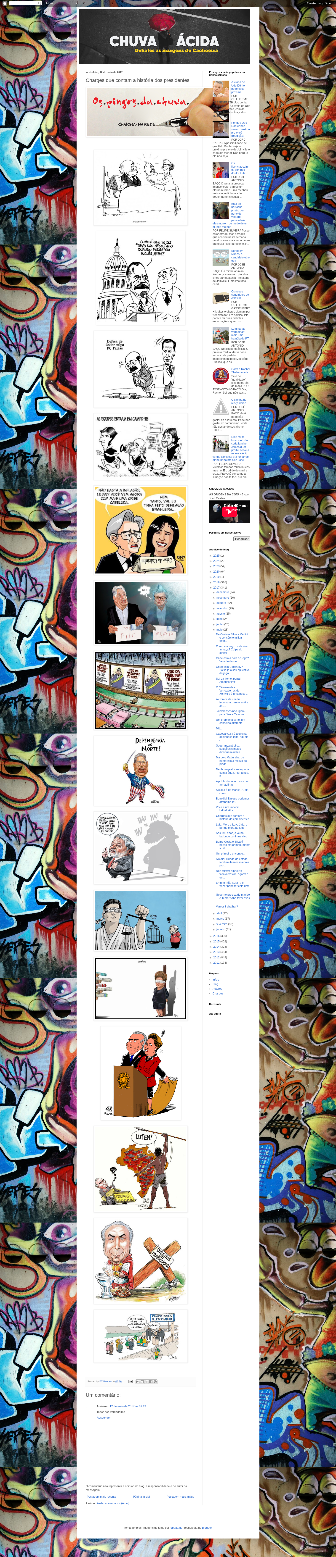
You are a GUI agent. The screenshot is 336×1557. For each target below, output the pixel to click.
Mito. (219, 728)
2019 (216, 577)
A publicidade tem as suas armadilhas (232, 783)
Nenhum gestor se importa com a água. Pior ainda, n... (232, 773)
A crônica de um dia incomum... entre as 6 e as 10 (232, 702)
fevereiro (222, 924)
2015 (216, 941)
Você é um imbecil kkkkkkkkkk (227, 809)
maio (219, 629)
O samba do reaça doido (238, 401)
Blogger (207, 1527)
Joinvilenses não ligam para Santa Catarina (230, 713)
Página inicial (141, 1496)
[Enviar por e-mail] (138, 1381)
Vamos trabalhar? (227, 906)
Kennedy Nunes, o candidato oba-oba (240, 255)
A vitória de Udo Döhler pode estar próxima (238, 87)
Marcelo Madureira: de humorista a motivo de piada (231, 761)
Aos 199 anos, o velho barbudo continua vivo (231, 834)
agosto (221, 613)
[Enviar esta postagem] (130, 1381)
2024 (216, 561)
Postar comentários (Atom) (112, 1503)
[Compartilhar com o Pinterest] (155, 1381)
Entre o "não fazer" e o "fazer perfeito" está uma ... (233, 886)
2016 (216, 936)
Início (216, 979)
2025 (216, 555)
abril (219, 913)
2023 (216, 566)
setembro (222, 608)
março (220, 918)
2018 (216, 582)
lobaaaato (176, 1527)
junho (220, 624)
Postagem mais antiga (180, 1496)
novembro (223, 597)
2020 (216, 571)
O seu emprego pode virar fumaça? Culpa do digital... (232, 650)
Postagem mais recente (101, 1496)
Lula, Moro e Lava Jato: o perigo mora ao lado (231, 826)
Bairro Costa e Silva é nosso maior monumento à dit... (233, 845)
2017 (216, 587)
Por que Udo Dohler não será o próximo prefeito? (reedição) (240, 129)
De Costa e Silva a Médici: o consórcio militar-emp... (232, 638)
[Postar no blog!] (142, 1381)
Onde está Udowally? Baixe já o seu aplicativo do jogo (233, 670)
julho (219, 619)
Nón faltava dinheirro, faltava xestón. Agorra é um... (232, 874)
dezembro (223, 592)
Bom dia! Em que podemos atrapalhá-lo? (233, 800)
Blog (215, 984)
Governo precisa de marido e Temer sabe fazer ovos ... (233, 898)
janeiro (221, 929)
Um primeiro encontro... (230, 853)
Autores (217, 988)
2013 (216, 952)
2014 (216, 946)
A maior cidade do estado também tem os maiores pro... (232, 862)
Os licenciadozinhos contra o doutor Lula (240, 168)
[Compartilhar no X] (146, 1381)
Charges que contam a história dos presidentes (232, 817)
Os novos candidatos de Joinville (240, 295)
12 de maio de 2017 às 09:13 (128, 1406)
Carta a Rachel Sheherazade (240, 371)
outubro (221, 603)
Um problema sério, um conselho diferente (230, 721)
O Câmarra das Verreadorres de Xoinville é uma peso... (232, 691)
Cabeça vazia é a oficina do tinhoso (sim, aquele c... (232, 737)
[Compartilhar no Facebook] (151, 1381)
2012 (216, 957)
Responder (104, 1417)
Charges (218, 993)
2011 (216, 962)
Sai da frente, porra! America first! (228, 680)
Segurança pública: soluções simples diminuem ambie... (229, 749)
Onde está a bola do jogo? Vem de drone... (232, 660)
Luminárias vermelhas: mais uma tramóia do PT (240, 333)
